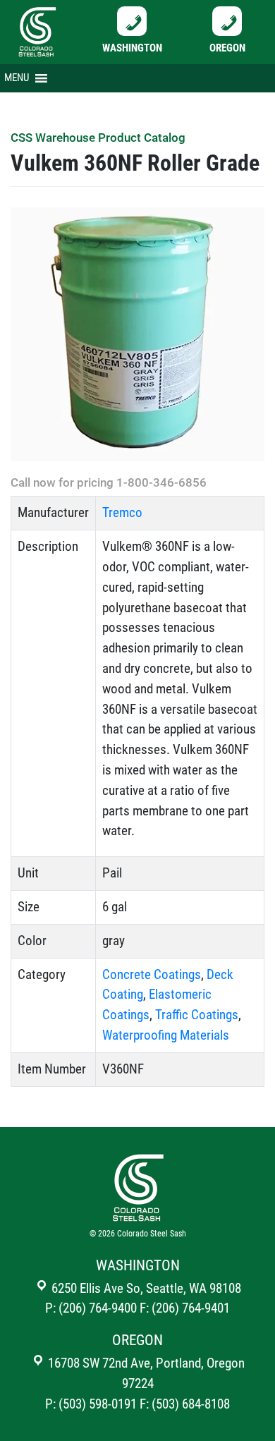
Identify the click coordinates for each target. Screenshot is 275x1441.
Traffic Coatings (196, 1015)
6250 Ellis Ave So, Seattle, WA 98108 (145, 1288)
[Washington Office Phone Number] (132, 20)
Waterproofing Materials (165, 1035)
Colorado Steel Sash (151, 1234)
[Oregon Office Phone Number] (227, 20)
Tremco (122, 512)
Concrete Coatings (151, 974)
